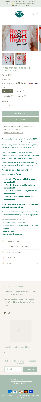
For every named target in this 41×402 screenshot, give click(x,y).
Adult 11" (7, 91)
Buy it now (20, 119)
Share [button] (6, 270)
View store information (13, 133)
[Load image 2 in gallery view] (20, 59)
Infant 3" (22, 96)
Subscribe (29, 369)
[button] (2, 14)
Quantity (5, 101)
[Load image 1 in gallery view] (8, 59)
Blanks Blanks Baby (14, 396)
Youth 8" (20, 91)
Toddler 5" (8, 96)
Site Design (26, 396)
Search (7, 353)
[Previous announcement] (2, 3)
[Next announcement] (38, 3)
